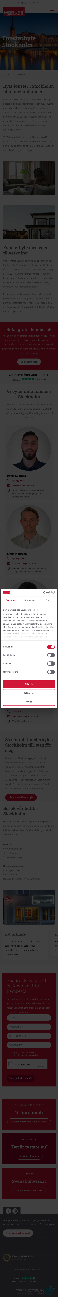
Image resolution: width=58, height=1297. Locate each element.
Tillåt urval (29, 693)
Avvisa (29, 702)
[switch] (51, 655)
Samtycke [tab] (10, 600)
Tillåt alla (29, 684)
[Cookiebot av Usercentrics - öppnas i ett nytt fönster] (43, 593)
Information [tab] (29, 600)
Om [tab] (47, 600)
